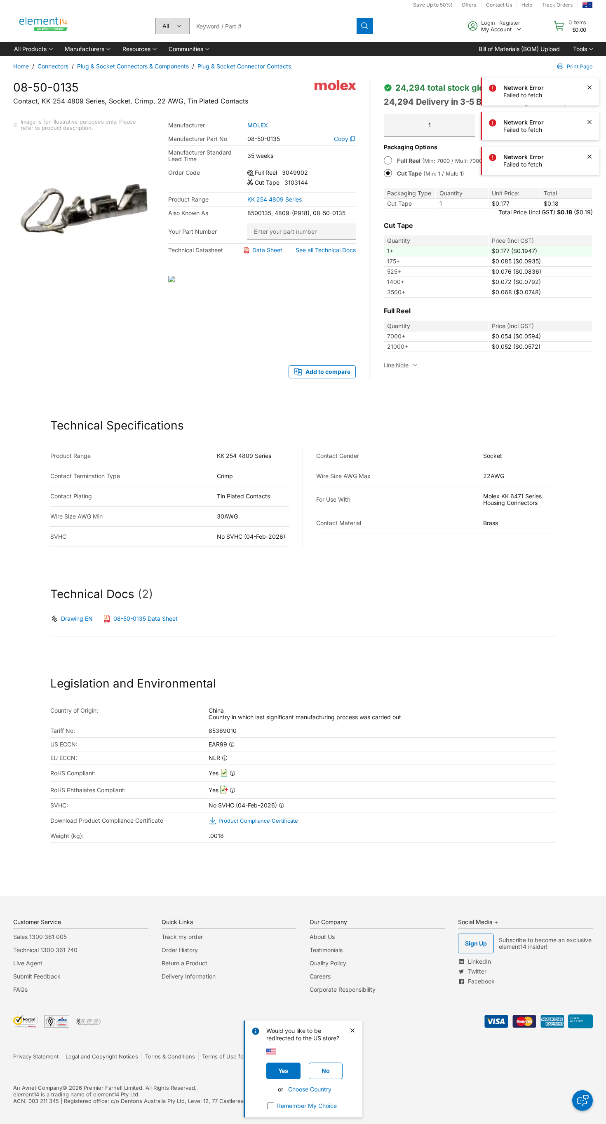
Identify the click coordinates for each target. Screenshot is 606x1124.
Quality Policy (328, 963)
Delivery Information (189, 976)
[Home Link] (43, 26)
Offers (469, 5)
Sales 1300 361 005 (40, 936)
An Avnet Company (37, 1087)
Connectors (53, 66)
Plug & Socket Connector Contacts (244, 66)
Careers (320, 976)
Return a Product (184, 963)
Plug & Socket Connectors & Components (133, 66)
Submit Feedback (37, 976)
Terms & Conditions (170, 1056)
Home (21, 66)
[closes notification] (589, 18)
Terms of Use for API (229, 1056)
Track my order (182, 936)
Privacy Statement (36, 1056)
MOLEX (257, 125)
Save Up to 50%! (432, 5)
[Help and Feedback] (582, 1100)
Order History (180, 949)
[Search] (365, 26)
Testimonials (326, 949)
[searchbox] (273, 26)
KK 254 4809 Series (274, 199)
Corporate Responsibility (343, 989)
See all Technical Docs (326, 249)
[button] (32, 49)
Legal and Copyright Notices (102, 1056)
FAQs (20, 989)
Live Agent (27, 963)
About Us (322, 936)
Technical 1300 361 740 (45, 949)
